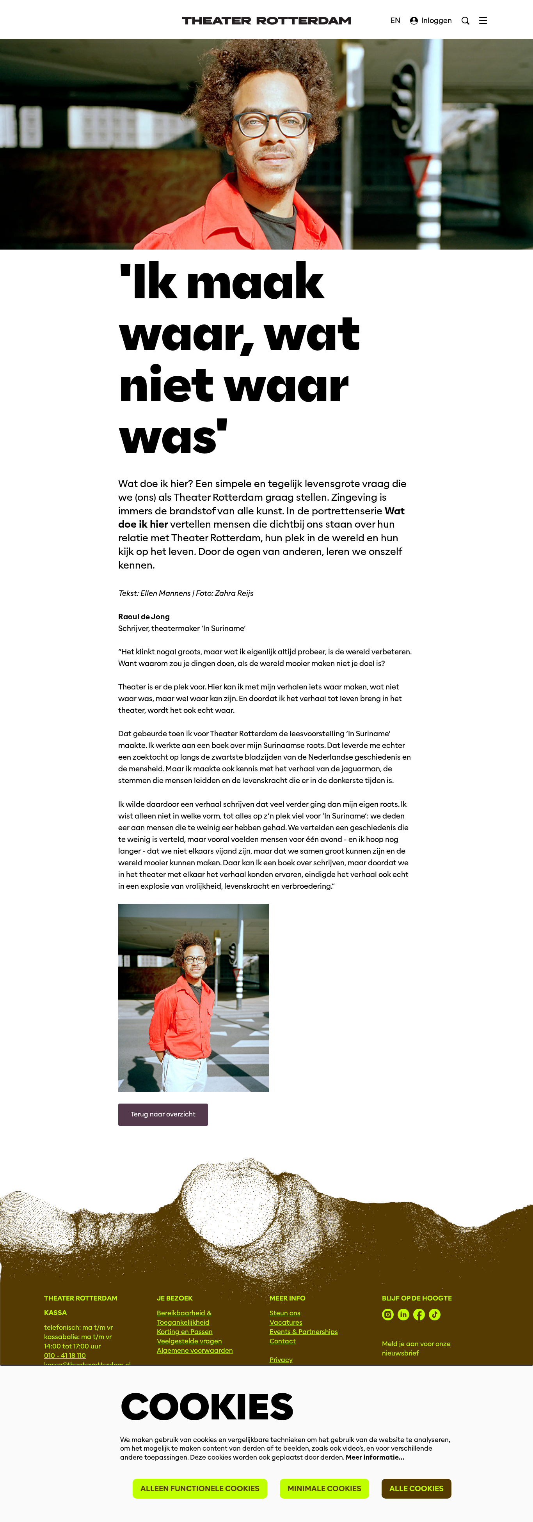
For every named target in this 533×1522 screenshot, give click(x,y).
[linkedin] (403, 1314)
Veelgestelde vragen (189, 1341)
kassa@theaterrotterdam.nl (87, 1365)
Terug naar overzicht (163, 1114)
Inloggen (436, 20)
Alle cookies (416, 1488)
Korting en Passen (185, 1332)
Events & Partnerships (304, 1332)
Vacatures (286, 1322)
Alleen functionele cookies (199, 1488)
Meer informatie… (375, 1457)
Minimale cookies (324, 1488)
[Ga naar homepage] (266, 21)
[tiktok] (435, 1314)
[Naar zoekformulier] (465, 21)
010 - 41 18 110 (65, 1356)
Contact (283, 1341)
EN (395, 20)
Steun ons (285, 1313)
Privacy (281, 1360)
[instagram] (388, 1314)
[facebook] (419, 1314)
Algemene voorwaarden (195, 1351)
